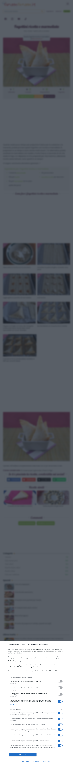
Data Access (36, 761)
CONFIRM (22, 754)
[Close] (69, 644)
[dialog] (36, 703)
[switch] (60, 681)
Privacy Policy (47, 761)
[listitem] (36, 677)
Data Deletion (26, 761)
